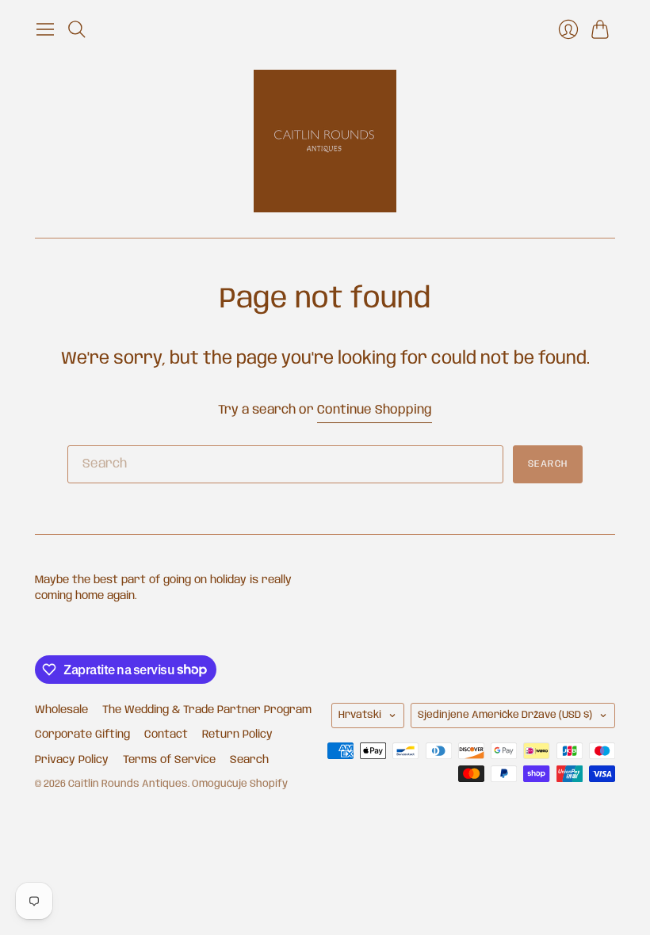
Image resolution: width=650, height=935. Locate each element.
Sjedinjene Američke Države (505, 715)
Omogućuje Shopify (240, 784)
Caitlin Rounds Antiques (128, 784)
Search (548, 464)
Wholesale (61, 710)
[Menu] (45, 29)
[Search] (77, 29)
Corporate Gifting (82, 734)
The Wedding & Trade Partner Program (207, 710)
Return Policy (237, 734)
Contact (166, 734)
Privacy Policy (72, 759)
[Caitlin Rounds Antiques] (325, 141)
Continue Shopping (374, 410)
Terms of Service (169, 759)
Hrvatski (359, 715)
